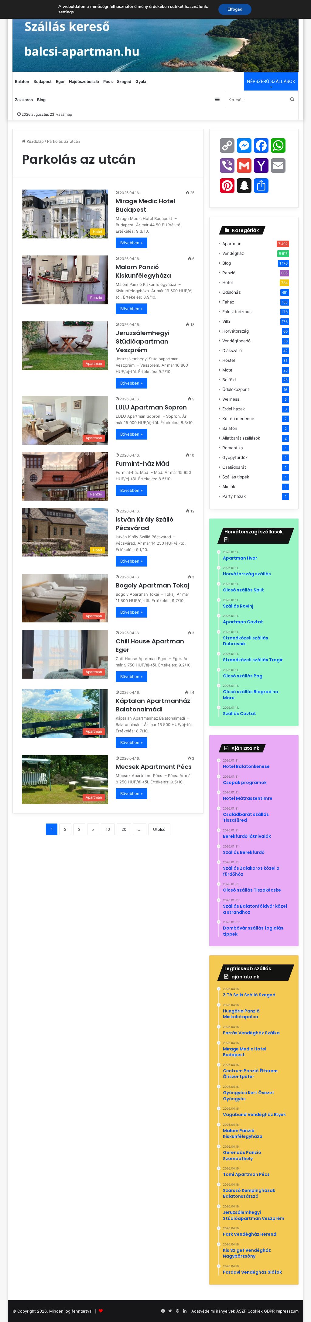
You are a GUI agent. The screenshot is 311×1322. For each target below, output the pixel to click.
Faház (228, 302)
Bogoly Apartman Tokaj (153, 585)
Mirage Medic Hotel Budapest (145, 205)
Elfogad (234, 9)
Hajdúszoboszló (84, 81)
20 (123, 829)
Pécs (108, 81)
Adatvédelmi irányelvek (213, 1311)
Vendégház (233, 253)
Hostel (228, 360)
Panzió (228, 272)
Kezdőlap (35, 141)
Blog (41, 99)
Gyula (140, 81)
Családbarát (234, 467)
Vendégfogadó (236, 340)
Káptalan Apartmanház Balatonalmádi (153, 705)
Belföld (229, 379)
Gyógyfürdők (235, 457)
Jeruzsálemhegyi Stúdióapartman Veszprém (142, 341)
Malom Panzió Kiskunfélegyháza (144, 271)
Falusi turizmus (236, 311)
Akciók (228, 486)
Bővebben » (131, 242)
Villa (226, 321)
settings (66, 12)
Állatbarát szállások (241, 438)
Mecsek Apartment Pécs (154, 766)
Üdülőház (231, 292)
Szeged (124, 81)
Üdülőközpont (235, 389)
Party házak (234, 496)
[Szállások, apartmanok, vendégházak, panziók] (155, 36)
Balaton (22, 81)
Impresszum (287, 1311)
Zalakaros (24, 99)
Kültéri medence (238, 418)
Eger (60, 81)
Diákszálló (232, 350)
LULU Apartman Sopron (152, 407)
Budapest (42, 81)
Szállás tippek (235, 476)
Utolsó (159, 829)
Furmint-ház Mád (143, 463)
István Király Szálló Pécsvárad (144, 523)
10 (108, 829)
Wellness (230, 399)
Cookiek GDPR (261, 1311)
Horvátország (235, 331)
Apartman (231, 243)
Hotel (227, 282)
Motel (227, 370)
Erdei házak (233, 408)
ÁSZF (241, 1311)
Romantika (232, 447)
